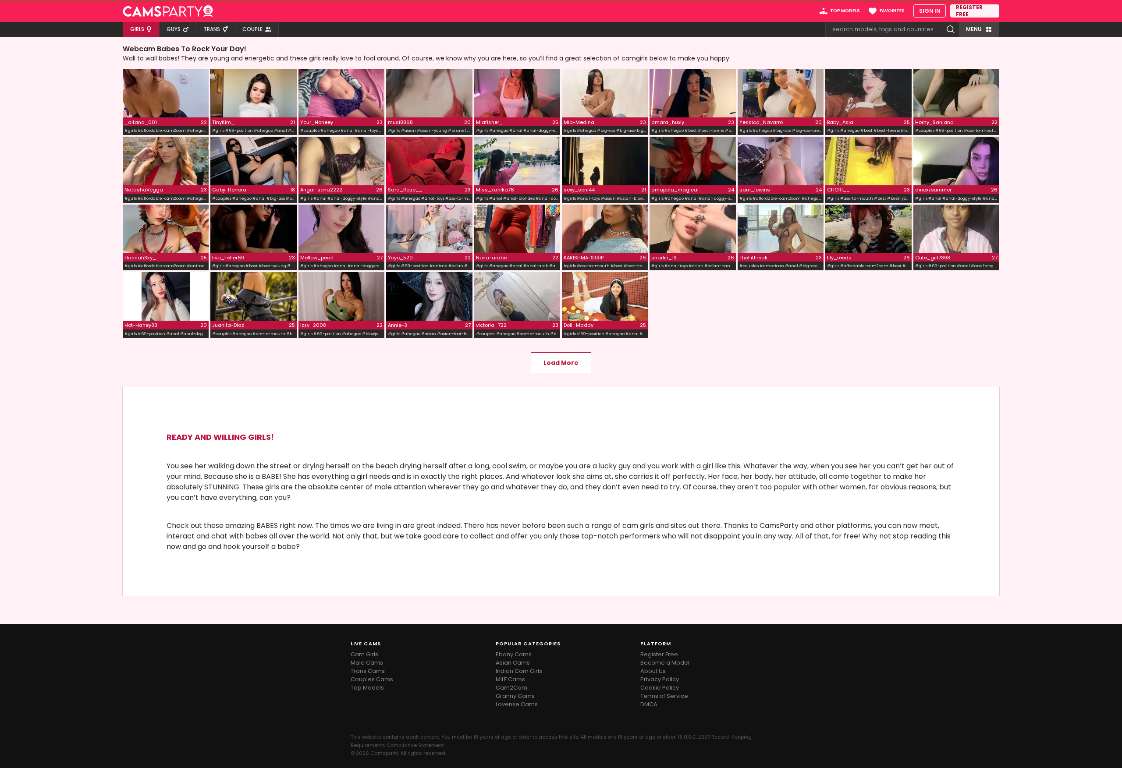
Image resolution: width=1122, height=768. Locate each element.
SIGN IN (929, 10)
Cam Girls (364, 654)
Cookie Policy (659, 687)
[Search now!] (950, 29)
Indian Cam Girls (519, 671)
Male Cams (367, 662)
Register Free (659, 654)
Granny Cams (515, 696)
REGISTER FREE (969, 11)
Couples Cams (372, 679)
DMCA (648, 704)
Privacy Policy (659, 679)
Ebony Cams (514, 654)
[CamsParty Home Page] (168, 11)
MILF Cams (510, 679)
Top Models (367, 687)
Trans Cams (368, 671)
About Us (653, 671)
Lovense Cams (517, 704)
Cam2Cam (511, 687)
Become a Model (664, 662)
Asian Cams (513, 662)
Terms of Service (664, 696)
